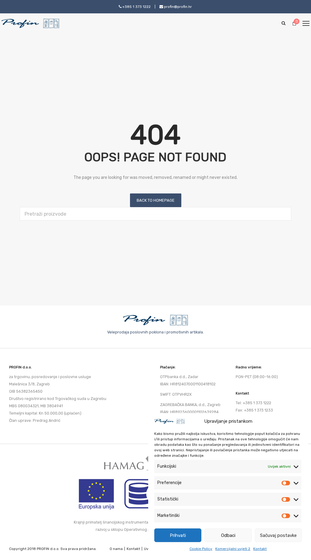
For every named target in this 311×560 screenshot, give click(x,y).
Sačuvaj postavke (278, 535)
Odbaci (228, 535)
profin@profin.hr (177, 7)
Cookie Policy (201, 549)
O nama (116, 549)
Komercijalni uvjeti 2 (232, 549)
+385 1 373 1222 (136, 7)
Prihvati (178, 535)
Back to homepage (156, 200)
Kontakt (260, 549)
